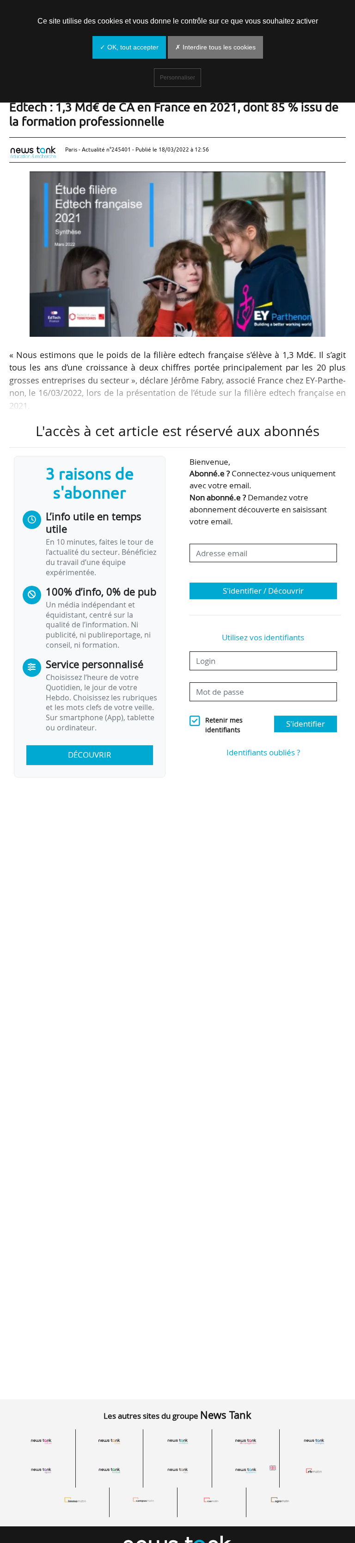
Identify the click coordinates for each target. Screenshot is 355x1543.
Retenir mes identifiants (224, 725)
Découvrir (89, 754)
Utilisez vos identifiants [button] (263, 637)
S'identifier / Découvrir (263, 590)
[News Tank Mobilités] (177, 1441)
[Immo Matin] (75, 1500)
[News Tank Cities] (109, 1441)
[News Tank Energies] (314, 1441)
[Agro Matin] (280, 1500)
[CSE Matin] (212, 1500)
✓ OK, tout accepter (129, 47)
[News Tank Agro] (177, 1471)
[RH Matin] (314, 1471)
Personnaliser (177, 77)
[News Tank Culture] (41, 1441)
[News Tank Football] (109, 1471)
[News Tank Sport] (41, 1471)
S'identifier (305, 723)
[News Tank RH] (246, 1441)
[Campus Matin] (143, 1500)
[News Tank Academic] (246, 1471)
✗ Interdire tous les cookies (215, 47)
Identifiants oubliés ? (263, 752)
